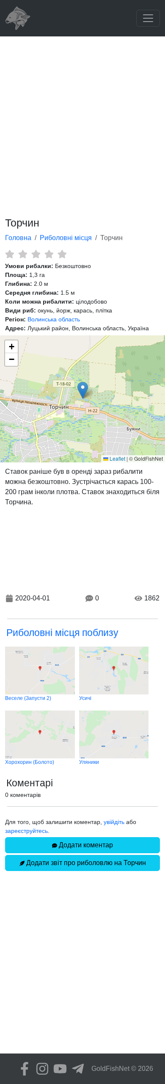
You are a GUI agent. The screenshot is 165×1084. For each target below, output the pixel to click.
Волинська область (54, 319)
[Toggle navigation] (148, 18)
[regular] (35, 254)
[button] (82, 390)
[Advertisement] (82, 123)
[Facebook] (22, 1069)
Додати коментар (85, 845)
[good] (48, 254)
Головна (18, 237)
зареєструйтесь (26, 830)
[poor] (22, 254)
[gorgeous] (62, 254)
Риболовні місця (66, 237)
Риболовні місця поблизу (62, 632)
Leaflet (116, 458)
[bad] (9, 254)
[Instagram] (40, 1069)
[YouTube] (58, 1069)
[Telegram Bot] (76, 1069)
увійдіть (114, 822)
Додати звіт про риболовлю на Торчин (85, 862)
